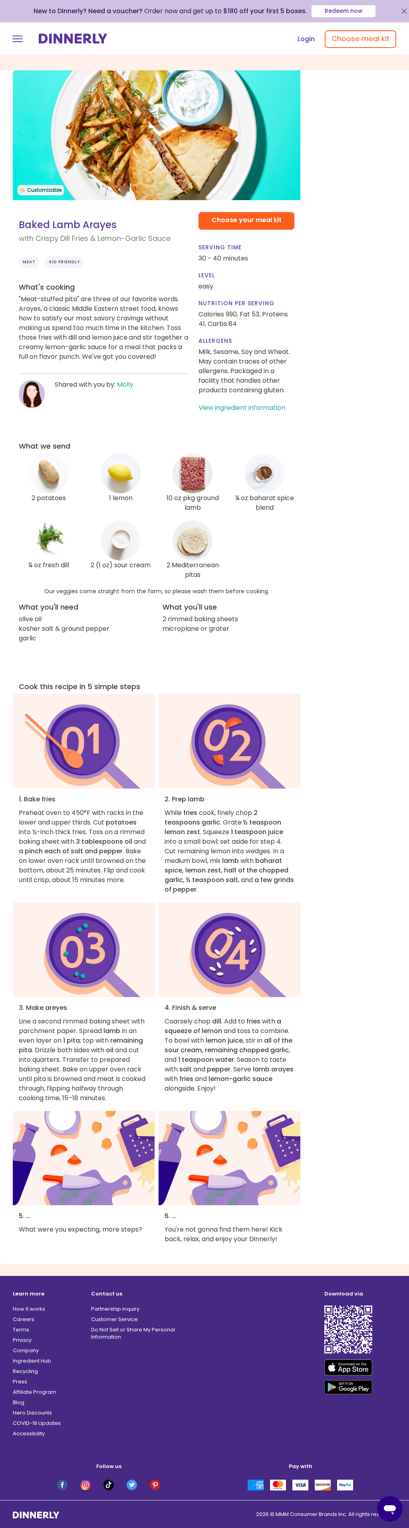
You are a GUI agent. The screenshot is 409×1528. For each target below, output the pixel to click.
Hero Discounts (32, 1413)
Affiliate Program (34, 1392)
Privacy (22, 1340)
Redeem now (344, 11)
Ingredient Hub (32, 1361)
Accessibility (29, 1433)
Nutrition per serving (236, 303)
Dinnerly (73, 39)
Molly (125, 384)
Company (26, 1350)
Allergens (215, 341)
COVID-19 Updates (37, 1423)
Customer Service (114, 1319)
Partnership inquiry (115, 1309)
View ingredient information (242, 407)
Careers (23, 1319)
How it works (29, 1309)
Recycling (25, 1371)
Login (306, 39)
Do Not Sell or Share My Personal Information (133, 1333)
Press (20, 1381)
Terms (21, 1329)
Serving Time (220, 247)
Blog (18, 1402)
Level (207, 275)
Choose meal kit (360, 39)
